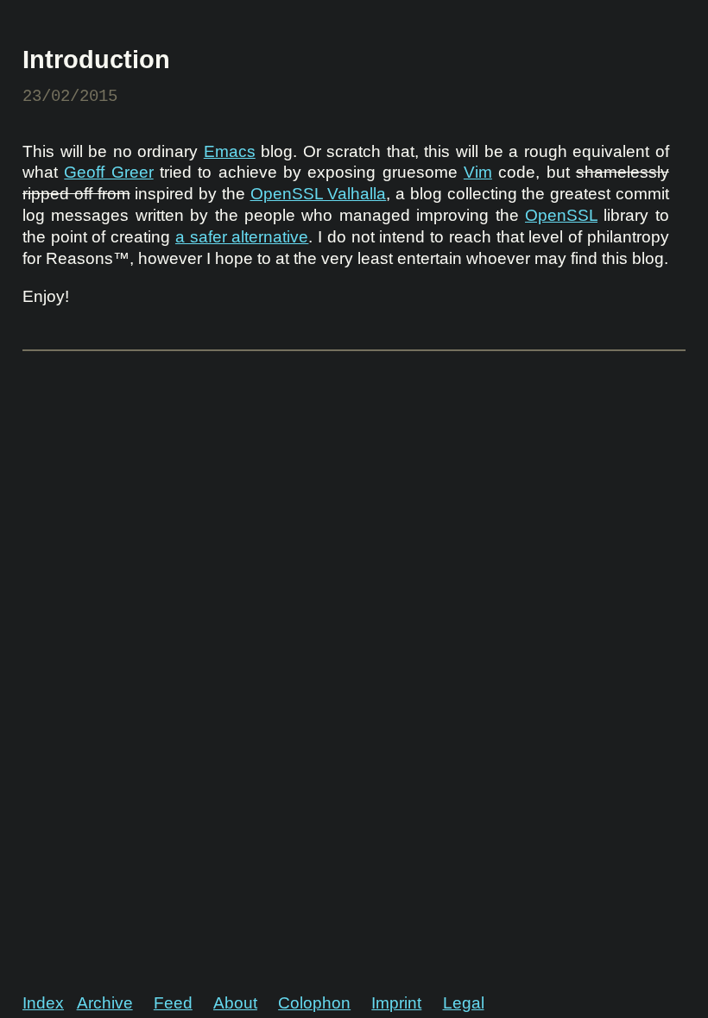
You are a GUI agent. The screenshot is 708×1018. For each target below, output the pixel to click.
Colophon (314, 1003)
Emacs (230, 151)
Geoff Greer (108, 172)
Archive (105, 1003)
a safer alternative (241, 237)
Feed (173, 1003)
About (235, 1003)
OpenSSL (561, 215)
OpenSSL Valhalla (318, 194)
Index (43, 1003)
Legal (463, 1003)
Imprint (396, 1003)
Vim (478, 172)
